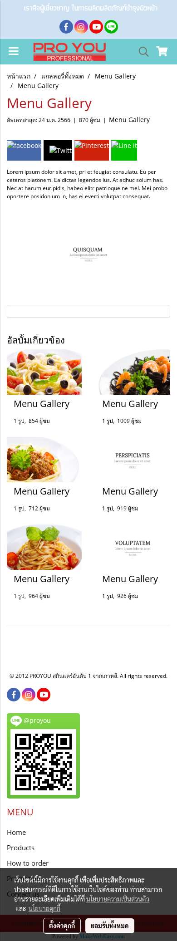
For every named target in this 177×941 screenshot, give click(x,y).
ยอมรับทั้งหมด (110, 925)
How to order (28, 862)
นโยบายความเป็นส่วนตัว (117, 899)
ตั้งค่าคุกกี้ (62, 925)
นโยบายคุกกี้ (44, 908)
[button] (141, 52)
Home (16, 832)
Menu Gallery (129, 119)
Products (20, 847)
